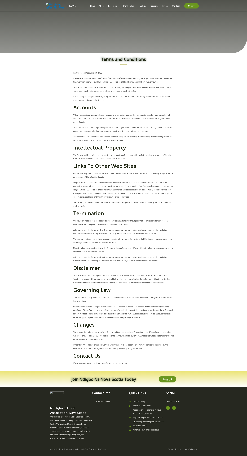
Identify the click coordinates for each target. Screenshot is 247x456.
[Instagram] (174, 408)
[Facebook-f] (168, 408)
